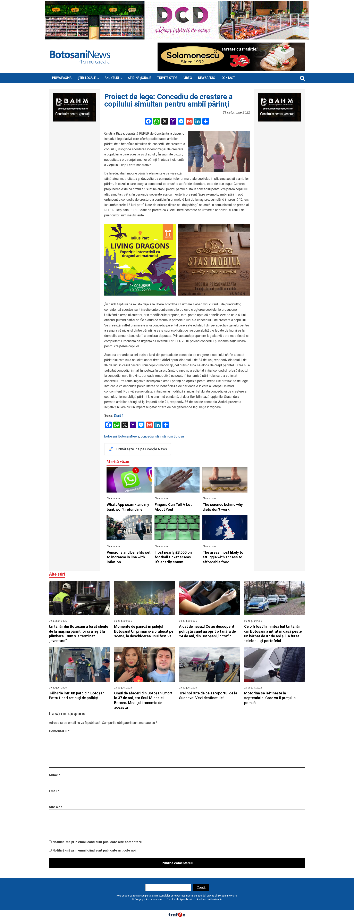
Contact (228, 77)
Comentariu (59, 731)
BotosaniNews (128, 436)
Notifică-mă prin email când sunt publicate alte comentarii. (97, 842)
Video (188, 77)
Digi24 (118, 415)
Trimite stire (167, 77)
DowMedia (216, 899)
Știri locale (86, 77)
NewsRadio (206, 77)
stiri (158, 436)
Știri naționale (139, 77)
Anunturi (112, 77)
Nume (54, 775)
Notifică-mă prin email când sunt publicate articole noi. (94, 850)
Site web (55, 807)
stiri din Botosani (174, 436)
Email (54, 791)
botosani (110, 436)
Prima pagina (61, 77)
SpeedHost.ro (187, 899)
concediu (147, 436)
